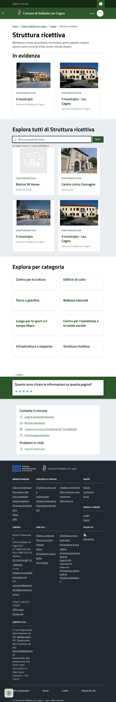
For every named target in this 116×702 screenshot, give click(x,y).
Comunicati (88, 492)
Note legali (65, 540)
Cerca (97, 139)
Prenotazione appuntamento (69, 572)
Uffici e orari (17, 609)
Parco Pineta (42, 562)
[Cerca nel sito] (99, 13)
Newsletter (88, 539)
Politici (15, 514)
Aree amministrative (22, 487)
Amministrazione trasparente (70, 554)
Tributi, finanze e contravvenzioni (70, 494)
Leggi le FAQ (65, 560)
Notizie (86, 487)
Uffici (14, 519)
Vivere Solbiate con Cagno (34, 26)
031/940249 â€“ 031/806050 (22, 562)
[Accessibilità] (9, 693)
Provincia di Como (44, 540)
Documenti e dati (20, 492)
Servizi (45, 690)
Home (15, 26)
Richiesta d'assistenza (69, 579)
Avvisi (86, 496)
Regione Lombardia (20, 3)
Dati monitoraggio (20, 690)
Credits (65, 690)
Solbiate (40, 544)
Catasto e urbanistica (46, 501)
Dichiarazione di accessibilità (69, 547)
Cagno (39, 549)
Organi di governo (20, 501)
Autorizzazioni (42, 496)
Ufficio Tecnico (66, 501)
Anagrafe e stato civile (46, 490)
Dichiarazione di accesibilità (45, 556)
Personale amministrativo (22, 508)
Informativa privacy (69, 535)
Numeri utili (17, 614)
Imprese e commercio (70, 487)
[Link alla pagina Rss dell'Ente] (85, 535)
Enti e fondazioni (20, 496)
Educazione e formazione (46, 508)
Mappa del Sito (89, 690)
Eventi (86, 520)
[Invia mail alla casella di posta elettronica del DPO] (24, 637)
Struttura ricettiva (26, 92)
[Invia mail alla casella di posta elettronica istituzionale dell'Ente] (22, 575)
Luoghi (53, 26)
